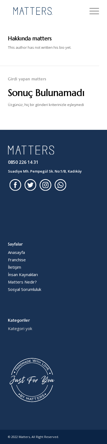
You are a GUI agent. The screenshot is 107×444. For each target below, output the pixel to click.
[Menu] (91, 11)
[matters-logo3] (44, 11)
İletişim (14, 267)
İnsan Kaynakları (23, 274)
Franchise (17, 259)
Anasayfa (16, 252)
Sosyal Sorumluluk (24, 289)
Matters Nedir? (22, 282)
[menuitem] (91, 11)
